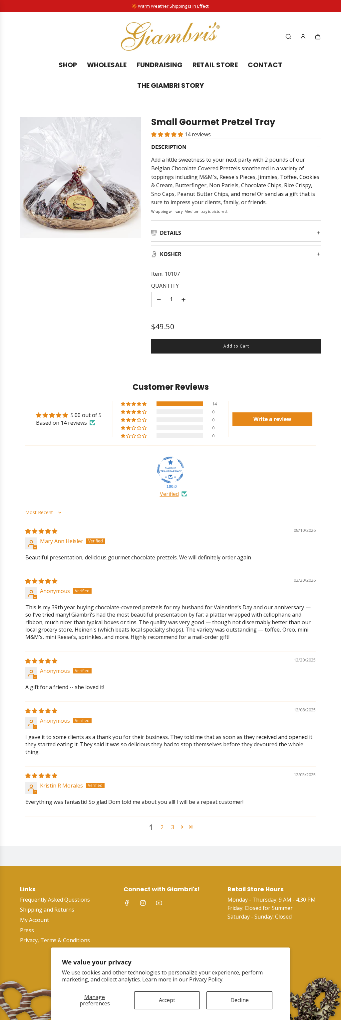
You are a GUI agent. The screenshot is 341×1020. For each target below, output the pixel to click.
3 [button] (172, 827)
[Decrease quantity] (159, 299)
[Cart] (317, 36)
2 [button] (162, 827)
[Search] (288, 36)
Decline (239, 1000)
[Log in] (303, 36)
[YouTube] (159, 903)
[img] (41, 531)
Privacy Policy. (206, 979)
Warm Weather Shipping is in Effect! (173, 6)
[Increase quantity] (183, 299)
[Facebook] (127, 903)
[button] (167, 134)
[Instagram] (143, 903)
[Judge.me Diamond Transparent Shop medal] (170, 470)
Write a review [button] (272, 419)
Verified (169, 494)
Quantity (165, 285)
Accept (167, 1000)
